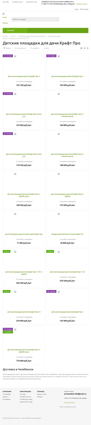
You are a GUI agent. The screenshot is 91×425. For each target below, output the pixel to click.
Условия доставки (26, 399)
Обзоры (40, 396)
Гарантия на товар (26, 402)
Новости (6, 396)
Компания (7, 391)
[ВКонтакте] (61, 410)
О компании (7, 394)
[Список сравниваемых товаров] (64, 21)
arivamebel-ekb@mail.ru (64, 2)
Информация (25, 391)
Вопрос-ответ (42, 394)
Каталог (10, 30)
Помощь (40, 391)
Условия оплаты (25, 396)
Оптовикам (6, 399)
